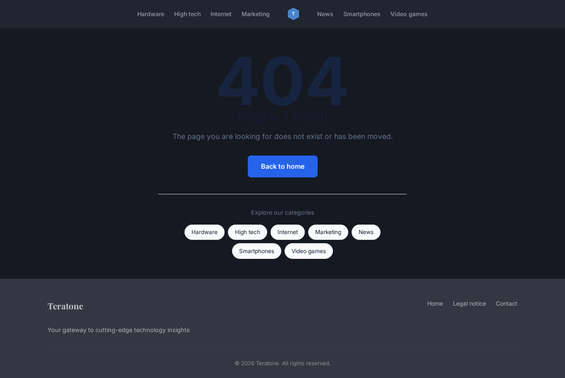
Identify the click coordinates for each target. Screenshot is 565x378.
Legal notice (469, 303)
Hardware (150, 13)
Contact (506, 303)
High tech (187, 13)
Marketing (256, 13)
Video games (409, 13)
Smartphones (362, 13)
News (325, 13)
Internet (221, 13)
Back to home (282, 166)
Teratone (65, 305)
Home (435, 303)
